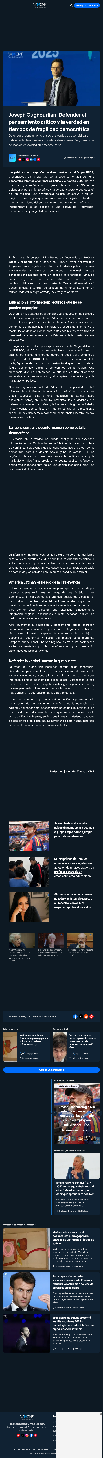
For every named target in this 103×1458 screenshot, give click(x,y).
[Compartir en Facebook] (75, 1016)
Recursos (61, 1090)
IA (71, 1086)
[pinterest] (39, 160)
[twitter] (23, 160)
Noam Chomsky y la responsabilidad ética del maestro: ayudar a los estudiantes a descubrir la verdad (19, 955)
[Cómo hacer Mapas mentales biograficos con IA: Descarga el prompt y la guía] (77, 1113)
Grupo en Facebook (41, 1449)
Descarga (61, 1086)
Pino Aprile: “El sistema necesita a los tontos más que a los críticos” (80, 952)
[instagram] (27, 160)
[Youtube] (18, 1435)
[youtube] (20, 160)
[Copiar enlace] (91, 1016)
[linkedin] (31, 160)
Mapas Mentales (82, 1086)
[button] (5, 5)
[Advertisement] (51, 30)
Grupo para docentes (86, 5)
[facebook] (35, 160)
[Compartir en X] (80, 1016)
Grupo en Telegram (20, 1449)
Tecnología (74, 1090)
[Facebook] (31, 1435)
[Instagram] (27, 1435)
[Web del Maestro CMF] (12, 158)
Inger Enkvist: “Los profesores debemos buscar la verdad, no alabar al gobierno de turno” (50, 952)
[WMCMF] (35, 1435)
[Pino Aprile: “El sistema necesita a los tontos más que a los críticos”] (80, 940)
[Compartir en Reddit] (86, 1016)
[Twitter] (23, 1435)
